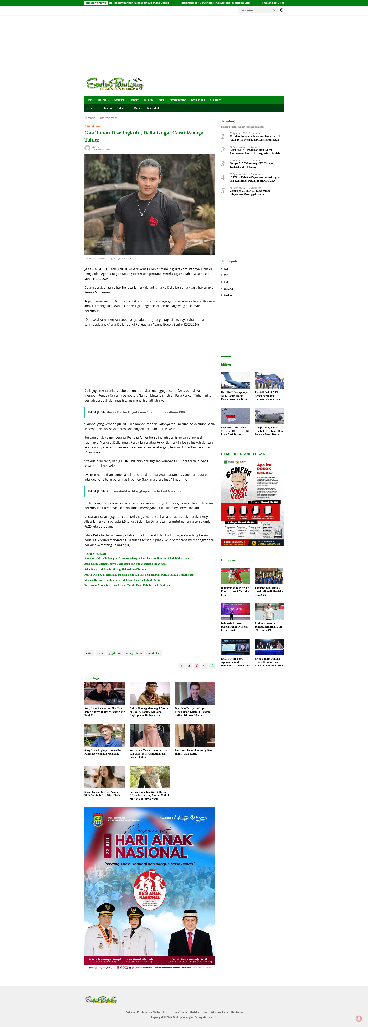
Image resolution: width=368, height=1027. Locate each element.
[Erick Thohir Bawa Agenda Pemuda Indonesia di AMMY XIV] (235, 647)
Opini (160, 100)
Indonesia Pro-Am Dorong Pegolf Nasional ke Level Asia (234, 627)
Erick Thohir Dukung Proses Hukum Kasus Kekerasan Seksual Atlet (269, 662)
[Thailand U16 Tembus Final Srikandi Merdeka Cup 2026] (269, 576)
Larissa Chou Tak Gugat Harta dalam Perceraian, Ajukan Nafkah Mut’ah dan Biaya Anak (150, 795)
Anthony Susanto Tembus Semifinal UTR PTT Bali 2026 (268, 627)
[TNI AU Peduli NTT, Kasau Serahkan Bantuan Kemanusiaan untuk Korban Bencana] (269, 380)
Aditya (95, 146)
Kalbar (121, 108)
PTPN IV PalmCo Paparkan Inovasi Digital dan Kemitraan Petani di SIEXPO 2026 (255, 179)
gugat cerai (114, 653)
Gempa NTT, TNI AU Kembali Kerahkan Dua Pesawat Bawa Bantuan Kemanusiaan (269, 431)
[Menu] (87, 10)
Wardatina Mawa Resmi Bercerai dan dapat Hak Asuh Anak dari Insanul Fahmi (149, 753)
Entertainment (177, 100)
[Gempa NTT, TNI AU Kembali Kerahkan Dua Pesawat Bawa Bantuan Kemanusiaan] (269, 416)
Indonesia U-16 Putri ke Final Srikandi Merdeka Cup (175, 3)
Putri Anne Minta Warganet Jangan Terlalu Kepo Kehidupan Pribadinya (127, 585)
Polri (227, 282)
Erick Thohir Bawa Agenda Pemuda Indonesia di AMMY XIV (235, 662)
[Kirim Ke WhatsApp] (212, 666)
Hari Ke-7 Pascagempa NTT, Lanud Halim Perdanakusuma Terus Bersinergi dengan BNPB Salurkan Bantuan (235, 396)
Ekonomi (134, 100)
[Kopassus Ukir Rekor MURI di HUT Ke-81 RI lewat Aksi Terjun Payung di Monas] (235, 416)
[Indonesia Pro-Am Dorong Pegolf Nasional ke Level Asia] (235, 611)
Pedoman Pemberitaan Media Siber (146, 1012)
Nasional (119, 100)
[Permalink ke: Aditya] (87, 148)
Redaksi (194, 1012)
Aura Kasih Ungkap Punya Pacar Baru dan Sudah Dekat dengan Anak (125, 563)
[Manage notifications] (359, 1019)
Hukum (148, 100)
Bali (226, 269)
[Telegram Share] (205, 666)
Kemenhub (153, 108)
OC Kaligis (135, 108)
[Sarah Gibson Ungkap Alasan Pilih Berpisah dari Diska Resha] (104, 777)
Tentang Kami (178, 1012)
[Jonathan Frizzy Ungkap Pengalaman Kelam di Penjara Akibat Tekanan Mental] (195, 693)
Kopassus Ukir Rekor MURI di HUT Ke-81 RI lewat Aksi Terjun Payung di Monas (235, 431)
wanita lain (153, 653)
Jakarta (228, 288)
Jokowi (108, 108)
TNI (226, 275)
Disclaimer (237, 1012)
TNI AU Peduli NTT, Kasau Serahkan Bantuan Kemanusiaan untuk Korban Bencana (268, 396)
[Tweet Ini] (189, 666)
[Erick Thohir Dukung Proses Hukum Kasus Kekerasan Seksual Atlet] (269, 647)
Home (90, 100)
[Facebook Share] (182, 666)
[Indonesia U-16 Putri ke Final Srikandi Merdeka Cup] (235, 576)
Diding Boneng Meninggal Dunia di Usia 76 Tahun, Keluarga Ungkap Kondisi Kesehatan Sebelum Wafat (149, 712)
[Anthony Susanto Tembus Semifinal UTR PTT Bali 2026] (269, 611)
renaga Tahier (134, 653)
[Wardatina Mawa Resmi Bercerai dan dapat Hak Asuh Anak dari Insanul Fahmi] (150, 735)
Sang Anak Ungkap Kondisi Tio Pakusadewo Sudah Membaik (102, 752)
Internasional (198, 100)
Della (101, 653)
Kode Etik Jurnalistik (215, 1012)
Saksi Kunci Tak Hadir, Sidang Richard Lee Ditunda (115, 569)
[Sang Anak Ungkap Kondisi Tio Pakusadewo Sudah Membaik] (104, 735)
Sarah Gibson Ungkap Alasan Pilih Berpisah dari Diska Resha (102, 794)
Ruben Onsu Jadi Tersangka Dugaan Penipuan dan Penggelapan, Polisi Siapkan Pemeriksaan (139, 574)
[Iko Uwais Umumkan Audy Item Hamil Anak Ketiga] (195, 735)
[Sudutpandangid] (116, 84)
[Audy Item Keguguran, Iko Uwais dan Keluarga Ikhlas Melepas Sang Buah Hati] (104, 693)
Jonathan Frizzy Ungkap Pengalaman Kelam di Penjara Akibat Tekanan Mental (193, 712)
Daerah (102, 100)
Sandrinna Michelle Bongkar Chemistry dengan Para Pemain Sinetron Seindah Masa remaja (138, 558)
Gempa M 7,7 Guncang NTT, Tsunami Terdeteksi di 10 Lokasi (252, 165)
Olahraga (215, 100)
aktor (89, 653)
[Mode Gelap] (282, 10)
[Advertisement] (184, 45)
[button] (274, 10)
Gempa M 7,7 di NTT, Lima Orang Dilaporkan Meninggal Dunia (250, 192)
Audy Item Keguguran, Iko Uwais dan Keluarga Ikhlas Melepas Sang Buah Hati (104, 712)
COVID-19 (93, 108)
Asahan (228, 295)
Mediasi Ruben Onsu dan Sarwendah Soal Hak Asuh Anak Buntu (122, 580)
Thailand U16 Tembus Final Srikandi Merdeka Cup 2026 (257, 3)
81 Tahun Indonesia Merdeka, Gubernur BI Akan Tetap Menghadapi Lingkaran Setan (255, 138)
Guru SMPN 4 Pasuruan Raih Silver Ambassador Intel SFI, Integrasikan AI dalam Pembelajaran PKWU (256, 151)
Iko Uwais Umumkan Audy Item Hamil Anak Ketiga (194, 752)
